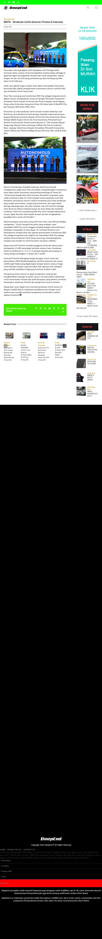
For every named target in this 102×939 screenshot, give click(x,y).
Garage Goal (6, 871)
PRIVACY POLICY (14, 849)
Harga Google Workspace (87, 316)
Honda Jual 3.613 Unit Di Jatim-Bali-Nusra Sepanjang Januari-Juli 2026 (43, 350)
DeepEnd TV (4, 883)
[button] (5, 346)
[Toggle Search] (88, 7)
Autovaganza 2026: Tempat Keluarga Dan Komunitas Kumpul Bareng (9, 350)
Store (3, 876)
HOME (2, 849)
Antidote (5, 866)
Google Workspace (87, 219)
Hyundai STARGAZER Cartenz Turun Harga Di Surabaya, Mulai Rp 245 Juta (26, 350)
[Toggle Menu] (96, 7)
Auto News (6, 860)
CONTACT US (29, 849)
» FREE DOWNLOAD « (87, 210)
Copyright (35, 845)
